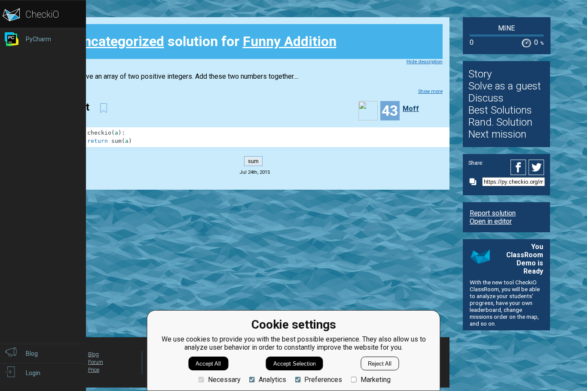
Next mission (497, 134)
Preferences (323, 380)
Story (480, 74)
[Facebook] (520, 167)
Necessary (224, 380)
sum (253, 161)
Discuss (486, 98)
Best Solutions (500, 110)
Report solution (493, 213)
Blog (93, 354)
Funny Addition (289, 41)
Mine (506, 28)
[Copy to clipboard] (475, 181)
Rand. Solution (500, 122)
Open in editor (491, 221)
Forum (95, 362)
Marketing (375, 380)
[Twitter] (537, 167)
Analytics (272, 380)
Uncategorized (119, 41)
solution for (205, 41)
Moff (411, 109)
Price (93, 369)
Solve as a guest (504, 86)
